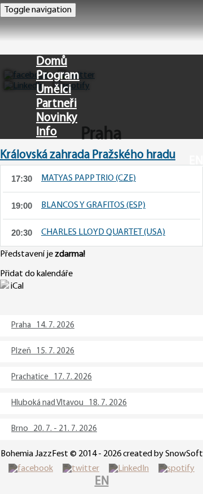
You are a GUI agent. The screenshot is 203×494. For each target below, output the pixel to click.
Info (46, 132)
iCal (16, 286)
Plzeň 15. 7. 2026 (42, 351)
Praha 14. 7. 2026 (42, 325)
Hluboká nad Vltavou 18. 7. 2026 (69, 403)
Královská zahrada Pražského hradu (87, 155)
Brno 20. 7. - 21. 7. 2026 (54, 429)
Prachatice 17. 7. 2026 (51, 377)
